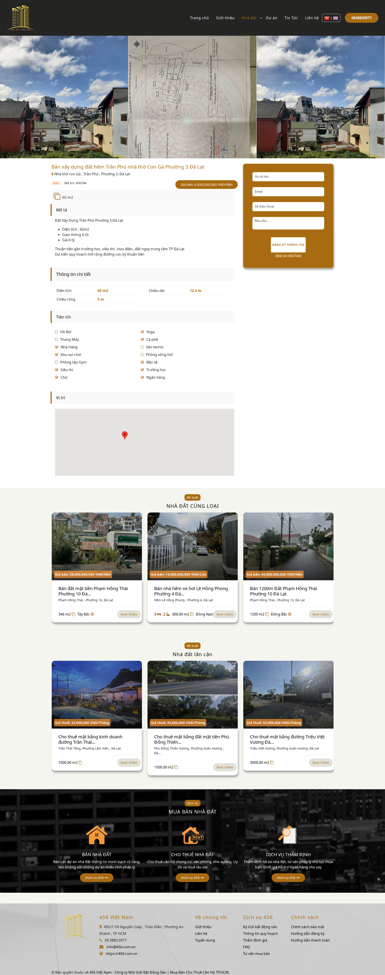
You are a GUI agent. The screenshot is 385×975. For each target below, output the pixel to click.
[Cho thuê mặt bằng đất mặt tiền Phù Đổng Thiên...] (192, 695)
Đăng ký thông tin (288, 245)
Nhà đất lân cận (193, 654)
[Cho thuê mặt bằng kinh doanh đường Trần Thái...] (97, 695)
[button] (96, 877)
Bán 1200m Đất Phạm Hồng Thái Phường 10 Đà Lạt (283, 591)
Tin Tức (291, 17)
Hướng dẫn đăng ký (307, 933)
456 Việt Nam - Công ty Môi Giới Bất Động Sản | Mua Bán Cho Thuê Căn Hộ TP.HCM (159, 972)
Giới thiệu (225, 17)
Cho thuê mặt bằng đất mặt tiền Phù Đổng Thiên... (191, 739)
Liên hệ (312, 17)
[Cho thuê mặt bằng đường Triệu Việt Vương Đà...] (288, 695)
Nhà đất (249, 17)
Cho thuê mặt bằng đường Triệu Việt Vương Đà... (287, 739)
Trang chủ (199, 17)
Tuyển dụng (205, 940)
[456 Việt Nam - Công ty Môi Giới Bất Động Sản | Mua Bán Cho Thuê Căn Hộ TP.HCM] (20, 17)
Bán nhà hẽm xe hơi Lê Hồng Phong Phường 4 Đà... (191, 591)
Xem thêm (129, 614)
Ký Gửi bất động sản (260, 926)
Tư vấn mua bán (256, 953)
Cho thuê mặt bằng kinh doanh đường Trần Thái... (90, 739)
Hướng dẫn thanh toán (310, 940)
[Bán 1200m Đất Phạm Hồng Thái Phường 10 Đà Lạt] (288, 546)
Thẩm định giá (255, 940)
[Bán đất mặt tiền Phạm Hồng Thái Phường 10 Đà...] (97, 546)
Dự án (271, 17)
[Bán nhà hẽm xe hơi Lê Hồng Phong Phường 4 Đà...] (192, 546)
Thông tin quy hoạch (260, 933)
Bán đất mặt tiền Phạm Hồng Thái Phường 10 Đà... (93, 591)
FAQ (246, 946)
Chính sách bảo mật (307, 926)
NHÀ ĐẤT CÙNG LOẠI (192, 505)
